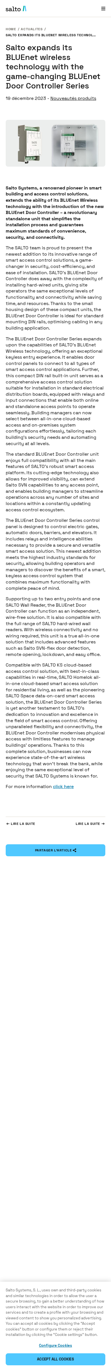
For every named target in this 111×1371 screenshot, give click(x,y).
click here (63, 787)
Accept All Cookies (55, 1359)
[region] (55, 1326)
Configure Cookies (55, 1345)
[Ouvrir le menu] (103, 8)
